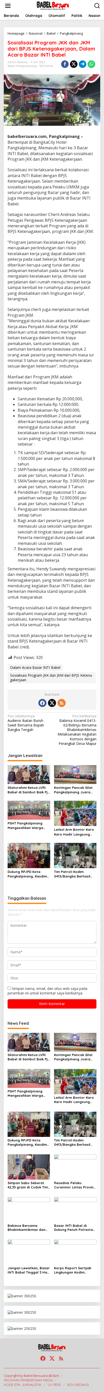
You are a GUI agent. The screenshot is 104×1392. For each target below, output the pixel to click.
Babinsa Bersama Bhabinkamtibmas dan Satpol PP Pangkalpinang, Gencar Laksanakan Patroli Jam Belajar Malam (28, 1228)
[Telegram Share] (82, 64)
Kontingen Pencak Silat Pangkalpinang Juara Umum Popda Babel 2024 (75, 790)
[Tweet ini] (73, 64)
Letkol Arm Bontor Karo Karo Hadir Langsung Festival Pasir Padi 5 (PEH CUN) (75, 831)
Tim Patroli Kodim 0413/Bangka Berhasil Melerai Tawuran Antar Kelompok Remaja (73, 874)
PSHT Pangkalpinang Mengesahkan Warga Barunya (25, 825)
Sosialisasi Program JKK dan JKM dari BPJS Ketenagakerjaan (51, 677)
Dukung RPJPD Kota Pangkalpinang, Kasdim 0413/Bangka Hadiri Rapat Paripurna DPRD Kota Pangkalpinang (27, 874)
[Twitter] (52, 703)
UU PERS (54, 1385)
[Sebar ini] (65, 64)
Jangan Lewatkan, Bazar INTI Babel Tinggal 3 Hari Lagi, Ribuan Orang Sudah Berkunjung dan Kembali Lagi (29, 1270)
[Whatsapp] (91, 64)
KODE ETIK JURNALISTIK (23, 1385)
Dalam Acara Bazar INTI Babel (35, 667)
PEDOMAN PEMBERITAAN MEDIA (28, 1380)
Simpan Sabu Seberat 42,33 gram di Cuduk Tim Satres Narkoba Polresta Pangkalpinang (29, 1185)
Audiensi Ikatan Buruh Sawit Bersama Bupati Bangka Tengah (26, 723)
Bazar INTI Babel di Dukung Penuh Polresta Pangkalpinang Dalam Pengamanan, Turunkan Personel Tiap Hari (73, 1228)
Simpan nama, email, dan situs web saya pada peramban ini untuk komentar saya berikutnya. (47, 990)
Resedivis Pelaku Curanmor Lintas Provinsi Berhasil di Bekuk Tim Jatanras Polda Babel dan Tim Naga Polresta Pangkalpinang (75, 1185)
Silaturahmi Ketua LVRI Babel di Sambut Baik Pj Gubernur (28, 790)
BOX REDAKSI (78, 1385)
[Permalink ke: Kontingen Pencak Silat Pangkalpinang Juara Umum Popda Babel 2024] (75, 774)
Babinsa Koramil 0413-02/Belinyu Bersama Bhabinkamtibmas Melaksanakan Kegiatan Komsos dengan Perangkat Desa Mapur (77, 730)
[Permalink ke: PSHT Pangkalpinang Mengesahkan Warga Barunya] (29, 810)
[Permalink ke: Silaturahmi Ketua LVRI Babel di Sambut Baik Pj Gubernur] (29, 774)
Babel (11, 66)
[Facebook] (42, 703)
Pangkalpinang (26, 66)
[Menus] (8, 6)
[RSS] (62, 703)
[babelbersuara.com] (53, 5)
